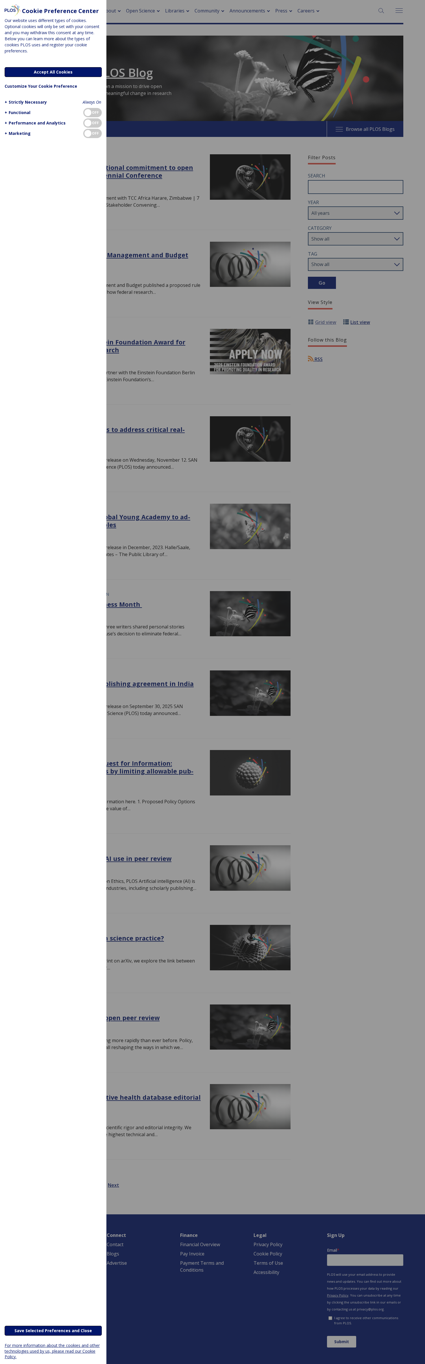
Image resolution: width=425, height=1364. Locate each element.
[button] (26, 102)
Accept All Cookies (53, 72)
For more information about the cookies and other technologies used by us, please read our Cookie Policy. (52, 1351)
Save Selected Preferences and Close (53, 1330)
